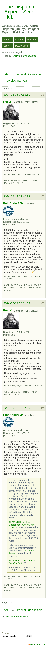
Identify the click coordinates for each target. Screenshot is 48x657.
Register (31, 39)
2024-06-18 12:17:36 (16, 407)
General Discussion (28, 74)
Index (6, 39)
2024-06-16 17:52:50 (16, 94)
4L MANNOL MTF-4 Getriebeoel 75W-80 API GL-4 (21, 525)
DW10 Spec (21, 45)
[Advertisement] (25, 65)
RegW (7, 101)
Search (19, 39)
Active (16, 56)
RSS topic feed (38, 644)
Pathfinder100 (13, 203)
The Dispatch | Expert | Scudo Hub (20, 12)
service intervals (17, 80)
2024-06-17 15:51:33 (16, 303)
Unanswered (30, 56)
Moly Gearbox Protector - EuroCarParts (22, 561)
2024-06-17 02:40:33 (16, 196)
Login (6, 45)
